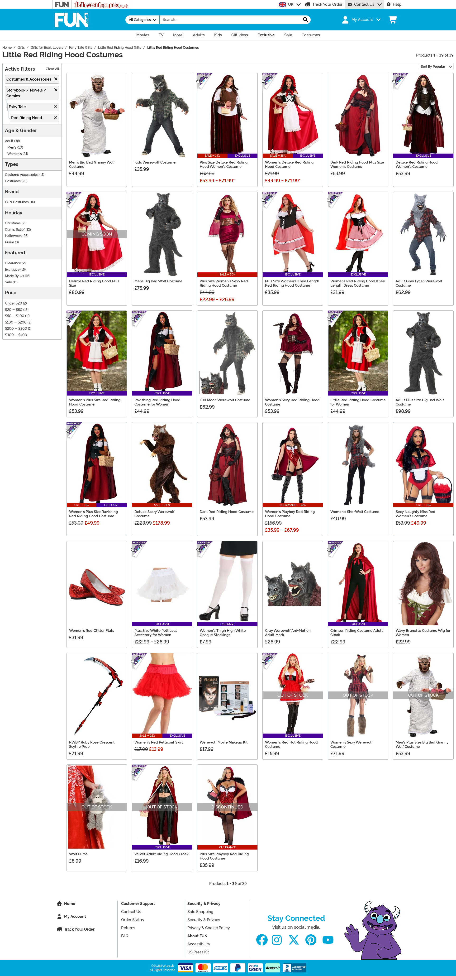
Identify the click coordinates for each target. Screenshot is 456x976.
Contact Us (364, 4)
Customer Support (138, 903)
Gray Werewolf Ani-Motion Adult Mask (288, 632)
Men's (11, 147)
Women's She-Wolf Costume (354, 512)
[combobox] (230, 19)
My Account (75, 916)
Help (397, 4)
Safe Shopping (200, 911)
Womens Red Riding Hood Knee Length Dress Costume (357, 283)
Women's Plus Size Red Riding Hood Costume (94, 402)
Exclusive (12, 270)
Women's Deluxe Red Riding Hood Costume (289, 164)
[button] (361, 20)
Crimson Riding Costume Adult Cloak (356, 632)
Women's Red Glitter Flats (91, 630)
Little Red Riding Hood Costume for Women (358, 402)
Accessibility (198, 944)
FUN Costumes (17, 202)
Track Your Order (327, 4)
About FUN (197, 936)
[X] (293, 940)
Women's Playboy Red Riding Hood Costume (290, 514)
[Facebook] (262, 940)
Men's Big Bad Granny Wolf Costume (92, 164)
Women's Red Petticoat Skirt (158, 742)
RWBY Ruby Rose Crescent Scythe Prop (92, 744)
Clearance (13, 263)
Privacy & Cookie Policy (208, 928)
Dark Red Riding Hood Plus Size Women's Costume (357, 164)
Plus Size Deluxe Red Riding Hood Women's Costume (223, 164)
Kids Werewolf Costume (155, 162)
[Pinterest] (311, 940)
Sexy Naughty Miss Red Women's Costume (415, 514)
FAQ (124, 936)
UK (290, 4)
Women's (14, 154)
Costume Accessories (21, 175)
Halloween (13, 236)
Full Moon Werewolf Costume (225, 400)
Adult (9, 141)
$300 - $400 (16, 335)
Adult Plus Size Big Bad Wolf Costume (420, 402)
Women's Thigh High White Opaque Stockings (223, 632)
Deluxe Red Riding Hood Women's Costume (417, 164)
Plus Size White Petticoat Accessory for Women (155, 632)
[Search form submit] (305, 19)
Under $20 (13, 303)
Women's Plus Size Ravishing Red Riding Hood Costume (93, 514)
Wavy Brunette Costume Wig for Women (423, 632)
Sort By (433, 66)
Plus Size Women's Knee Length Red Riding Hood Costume (292, 283)
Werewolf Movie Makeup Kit (224, 742)
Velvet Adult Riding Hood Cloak (161, 854)
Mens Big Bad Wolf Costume (158, 281)
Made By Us (14, 276)
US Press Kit (198, 952)
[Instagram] (276, 940)
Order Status (132, 920)
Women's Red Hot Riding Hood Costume (291, 744)
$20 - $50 (13, 310)
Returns (128, 928)
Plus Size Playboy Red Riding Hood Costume (224, 856)
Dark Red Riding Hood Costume (227, 512)
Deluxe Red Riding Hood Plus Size (94, 283)
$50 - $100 (14, 316)
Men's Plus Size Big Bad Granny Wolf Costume (422, 744)
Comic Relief (15, 230)
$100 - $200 (16, 322)
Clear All (52, 69)
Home (69, 903)
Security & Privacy (203, 903)
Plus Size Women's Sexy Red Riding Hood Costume (224, 283)
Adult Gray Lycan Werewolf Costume (419, 283)
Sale (8, 282)
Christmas (13, 223)
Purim (9, 242)
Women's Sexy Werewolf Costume (351, 744)
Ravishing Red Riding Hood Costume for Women (157, 402)
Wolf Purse (78, 854)
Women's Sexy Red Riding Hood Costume (292, 402)
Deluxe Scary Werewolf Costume (154, 514)
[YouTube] (328, 940)
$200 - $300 (16, 329)
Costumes (13, 181)
